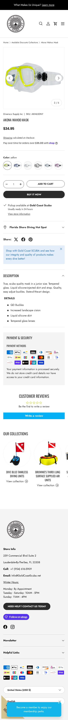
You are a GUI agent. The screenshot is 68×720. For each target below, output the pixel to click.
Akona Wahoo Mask (49, 42)
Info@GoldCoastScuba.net (26, 575)
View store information (19, 214)
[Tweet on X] (16, 239)
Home (5, 42)
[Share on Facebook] (23, 239)
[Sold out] (28, 165)
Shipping (7, 137)
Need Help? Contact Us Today (27, 606)
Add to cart (45, 184)
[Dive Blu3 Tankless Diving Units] (17, 453)
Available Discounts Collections (25, 42)
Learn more (48, 5)
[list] (34, 78)
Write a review (34, 416)
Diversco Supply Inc (13, 114)
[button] (55, 23)
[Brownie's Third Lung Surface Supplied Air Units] (47, 453)
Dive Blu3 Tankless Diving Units (17, 474)
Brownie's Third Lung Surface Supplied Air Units (47, 476)
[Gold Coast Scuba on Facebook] (5, 627)
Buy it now (34, 194)
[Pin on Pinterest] (30, 239)
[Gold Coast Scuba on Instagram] (12, 627)
